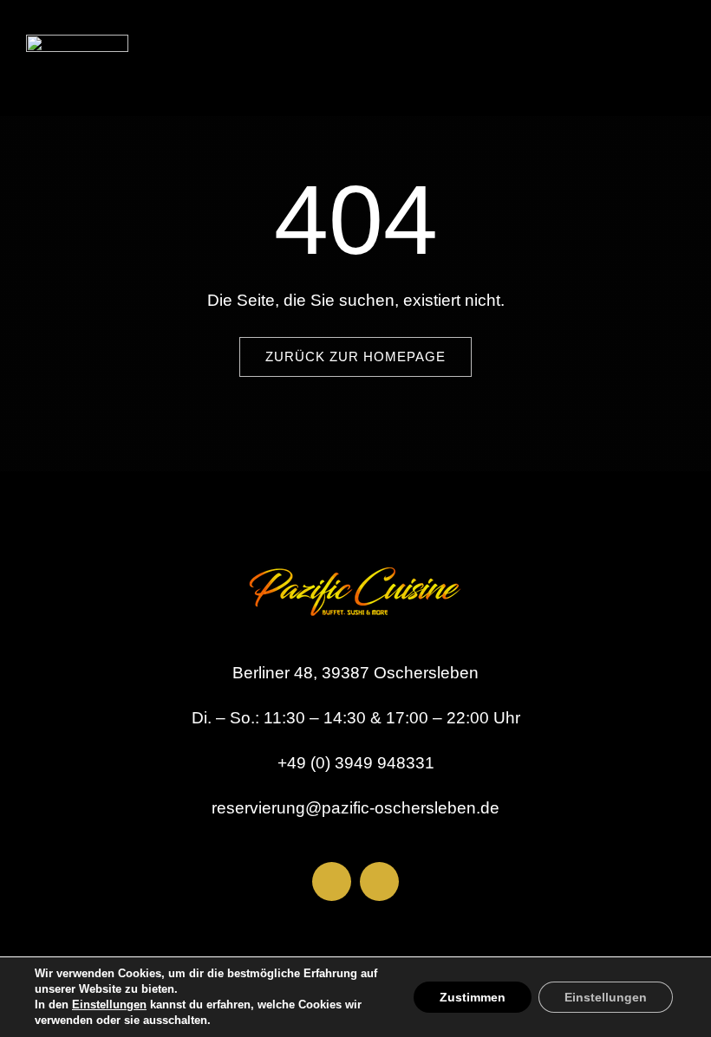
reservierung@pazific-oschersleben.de (355, 808)
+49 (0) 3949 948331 (355, 763)
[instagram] (379, 881)
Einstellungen (109, 1004)
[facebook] (331, 881)
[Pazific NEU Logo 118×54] (77, 43)
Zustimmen (473, 997)
